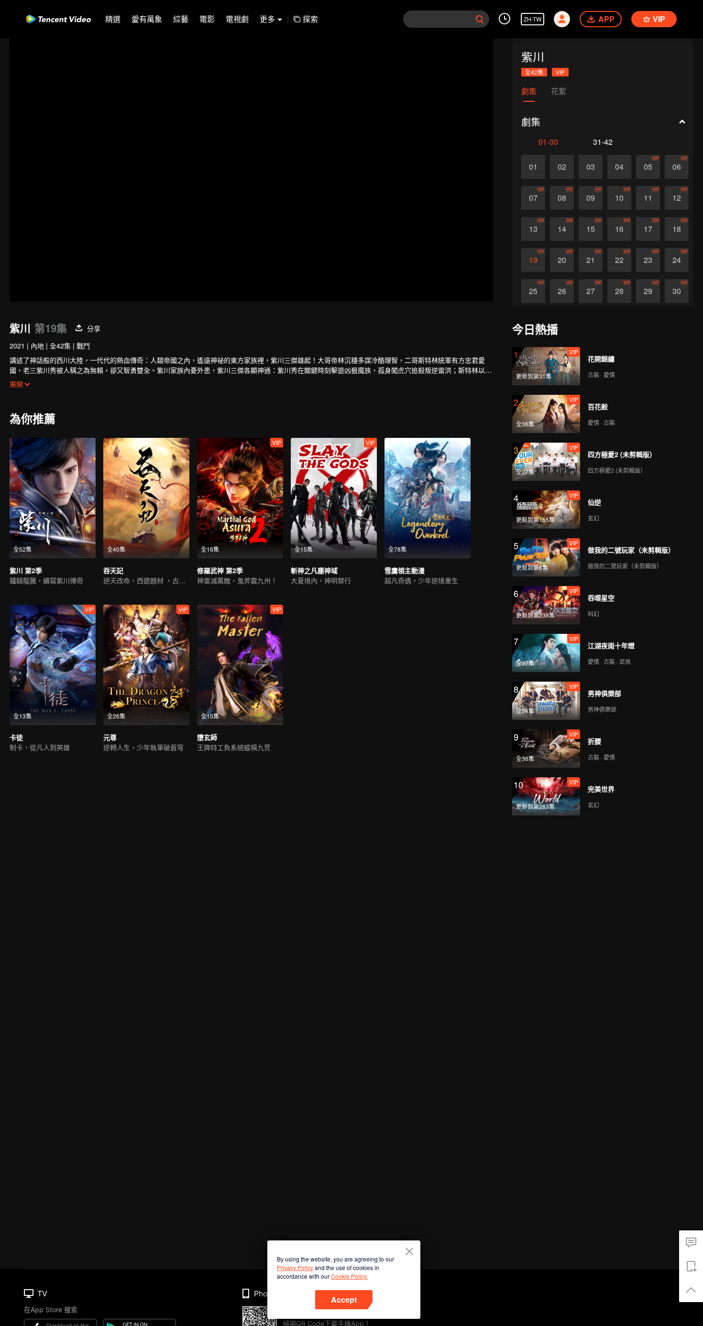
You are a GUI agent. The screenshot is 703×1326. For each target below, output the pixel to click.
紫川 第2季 (26, 570)
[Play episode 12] (677, 198)
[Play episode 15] (591, 229)
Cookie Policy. (349, 1276)
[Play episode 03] (591, 167)
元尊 (110, 737)
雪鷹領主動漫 (404, 570)
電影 (207, 18)
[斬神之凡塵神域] (334, 498)
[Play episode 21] (591, 260)
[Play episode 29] (648, 291)
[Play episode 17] (648, 229)
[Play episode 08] (562, 198)
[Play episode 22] (619, 260)
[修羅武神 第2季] (240, 498)
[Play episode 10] (619, 198)
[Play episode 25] (533, 291)
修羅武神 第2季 (220, 570)
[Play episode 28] (619, 291)
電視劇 (237, 18)
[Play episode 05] (648, 167)
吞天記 (113, 570)
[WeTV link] (58, 19)
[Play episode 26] (562, 291)
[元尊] (146, 665)
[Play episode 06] (677, 167)
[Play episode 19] (533, 260)
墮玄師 (207, 737)
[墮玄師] (240, 665)
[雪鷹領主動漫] (427, 498)
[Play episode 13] (533, 229)
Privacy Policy (295, 1267)
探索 (310, 18)
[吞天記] (146, 498)
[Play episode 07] (533, 198)
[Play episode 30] (677, 291)
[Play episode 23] (648, 260)
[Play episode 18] (677, 229)
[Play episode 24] (677, 260)
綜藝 (180, 18)
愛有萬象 (147, 18)
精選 (113, 18)
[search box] (479, 19)
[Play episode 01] (533, 167)
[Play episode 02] (562, 167)
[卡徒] (53, 665)
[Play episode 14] (562, 229)
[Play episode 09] (591, 198)
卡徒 (16, 737)
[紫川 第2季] (53, 498)
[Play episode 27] (591, 291)
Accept (344, 1299)
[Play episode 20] (562, 260)
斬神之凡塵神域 (314, 570)
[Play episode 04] (619, 167)
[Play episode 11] (648, 198)
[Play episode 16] (619, 229)
